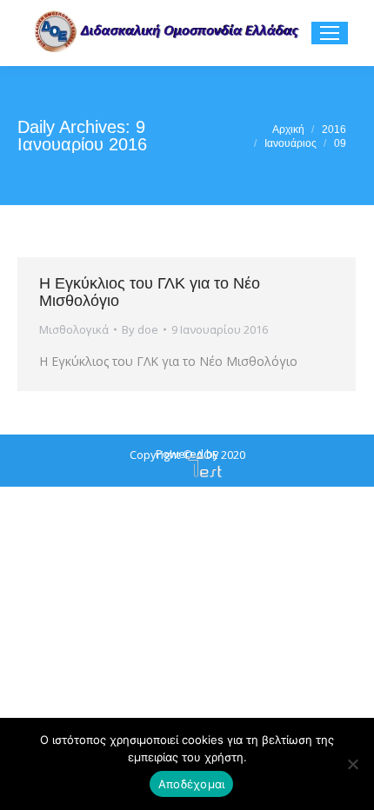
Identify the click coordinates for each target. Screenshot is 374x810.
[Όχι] (352, 764)
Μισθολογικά (74, 329)
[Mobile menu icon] (329, 33)
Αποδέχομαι (191, 784)
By (140, 329)
